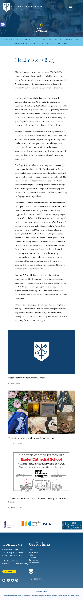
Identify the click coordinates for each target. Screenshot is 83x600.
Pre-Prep (68, 39)
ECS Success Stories (44, 39)
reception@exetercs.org (18, 564)
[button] (3, 24)
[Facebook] (3, 580)
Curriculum (47, 43)
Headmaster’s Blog (24, 39)
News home (9, 39)
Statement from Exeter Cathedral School (26, 377)
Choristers (35, 43)
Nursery (58, 39)
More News (62, 43)
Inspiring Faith (20, 43)
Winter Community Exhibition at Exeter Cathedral (31, 438)
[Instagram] (16, 580)
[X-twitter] (8, 580)
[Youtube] (12, 580)
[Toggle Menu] (70, 7)
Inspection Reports (41, 591)
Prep (77, 39)
